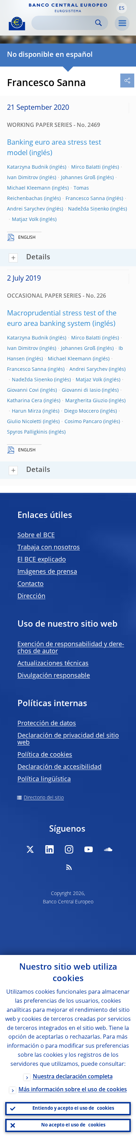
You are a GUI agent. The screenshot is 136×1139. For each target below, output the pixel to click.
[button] (121, 8)
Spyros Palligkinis (27, 432)
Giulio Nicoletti (24, 421)
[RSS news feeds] (69, 867)
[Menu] (122, 23)
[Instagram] (69, 849)
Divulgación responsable (53, 676)
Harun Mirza (26, 411)
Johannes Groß (78, 177)
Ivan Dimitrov (22, 177)
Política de (44, 755)
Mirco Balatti (86, 167)
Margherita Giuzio (86, 400)
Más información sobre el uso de (72, 1090)
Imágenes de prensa (47, 572)
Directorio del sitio (44, 797)
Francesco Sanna (85, 198)
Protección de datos (46, 723)
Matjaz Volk (25, 219)
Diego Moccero (81, 411)
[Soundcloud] (108, 849)
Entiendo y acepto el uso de (73, 1108)
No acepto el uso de (73, 1125)
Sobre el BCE (36, 535)
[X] (30, 849)
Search (98, 23)
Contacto (30, 584)
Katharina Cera (24, 400)
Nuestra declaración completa (73, 1077)
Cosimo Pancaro (83, 421)
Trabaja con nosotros (48, 547)
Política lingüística (44, 779)
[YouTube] (88, 849)
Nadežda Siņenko (88, 209)
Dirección (31, 596)
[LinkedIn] (49, 849)
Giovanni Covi (23, 390)
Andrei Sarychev (26, 209)
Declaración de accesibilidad (59, 767)
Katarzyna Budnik (27, 167)
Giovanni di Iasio (81, 390)
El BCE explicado (41, 560)
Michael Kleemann (29, 188)
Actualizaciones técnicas (53, 663)
